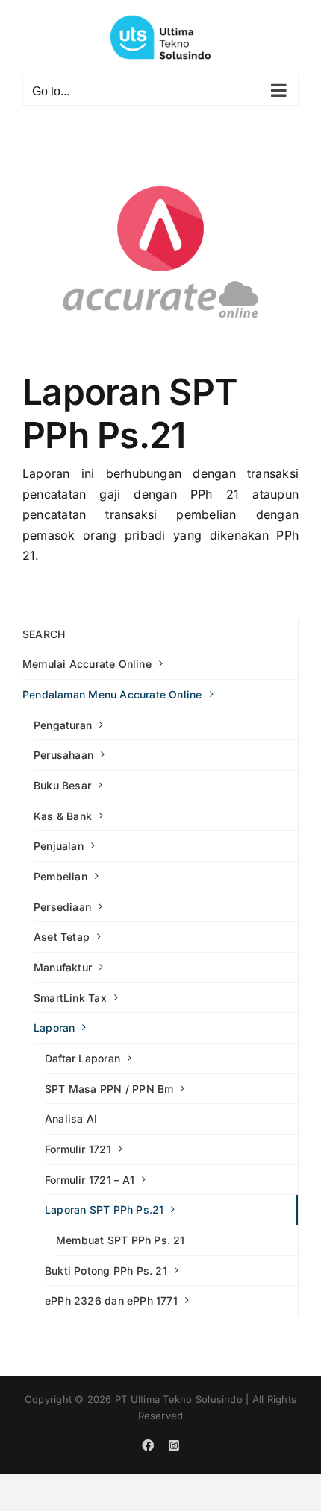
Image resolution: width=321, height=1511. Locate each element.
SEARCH (43, 634)
